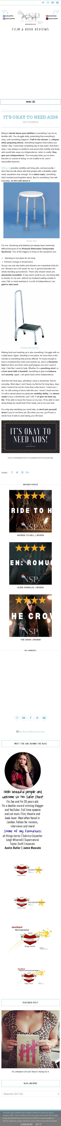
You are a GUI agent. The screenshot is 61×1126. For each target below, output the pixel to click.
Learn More (27, 1124)
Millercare (5, 168)
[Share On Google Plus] (27, 472)
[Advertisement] (30, 67)
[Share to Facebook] (12, 472)
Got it (38, 1124)
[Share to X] (17, 472)
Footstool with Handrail (29, 348)
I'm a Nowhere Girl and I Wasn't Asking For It (30, 1071)
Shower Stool (31, 241)
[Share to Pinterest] (22, 472)
